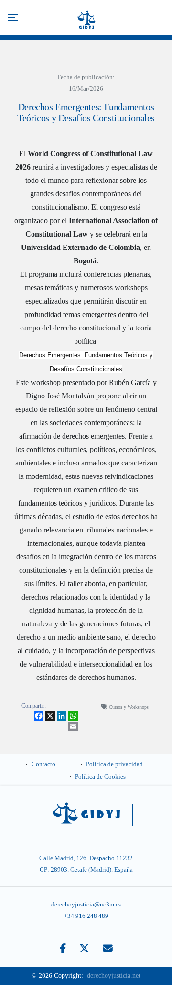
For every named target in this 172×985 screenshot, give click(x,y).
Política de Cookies (100, 776)
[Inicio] (86, 18)
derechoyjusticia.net (113, 975)
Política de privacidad (114, 764)
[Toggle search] (159, 17)
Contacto (43, 764)
